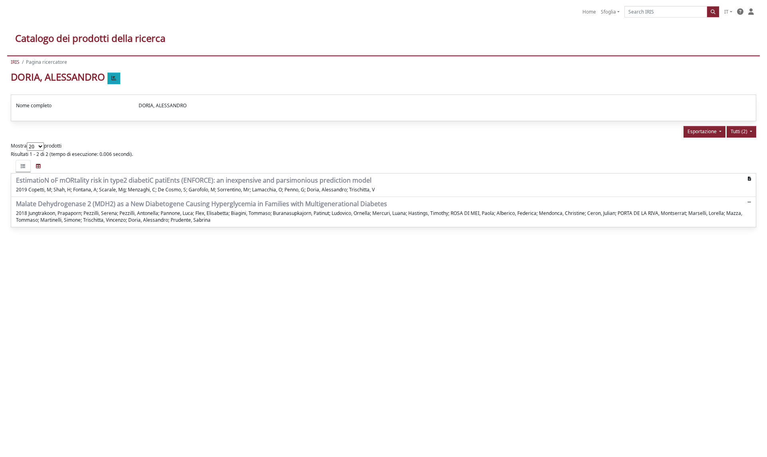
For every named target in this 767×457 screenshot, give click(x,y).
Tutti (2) (740, 131)
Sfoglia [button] (608, 11)
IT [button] (726, 11)
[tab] (23, 166)
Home (589, 11)
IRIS (15, 62)
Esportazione (703, 131)
